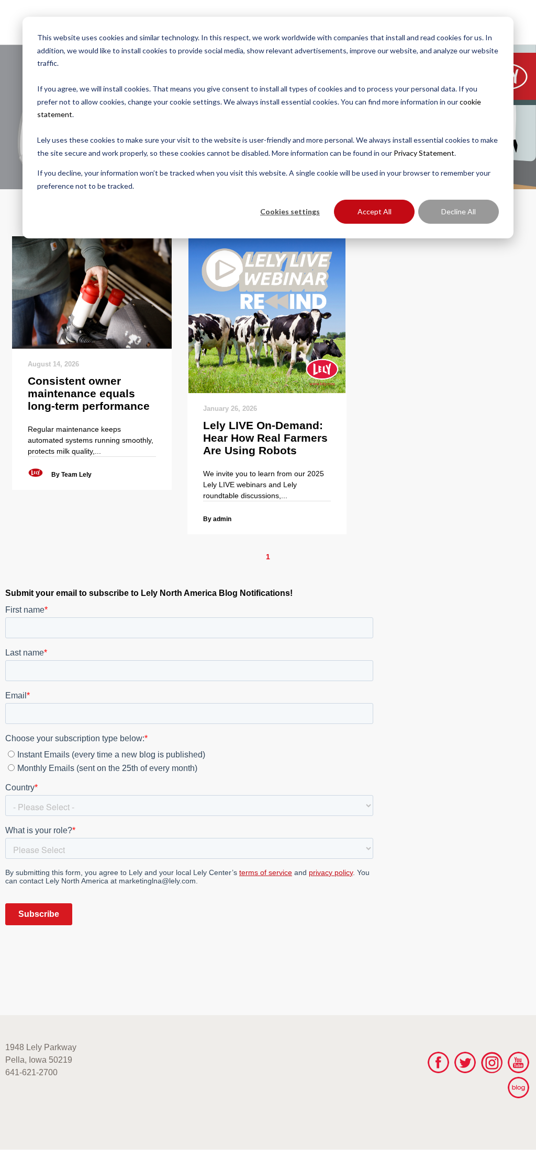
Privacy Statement (424, 152)
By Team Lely (71, 474)
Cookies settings (290, 211)
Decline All (458, 211)
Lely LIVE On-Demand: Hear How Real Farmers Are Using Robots (265, 437)
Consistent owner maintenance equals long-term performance (89, 393)
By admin (217, 519)
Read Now (92, 292)
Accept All (375, 211)
